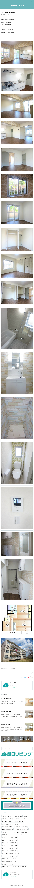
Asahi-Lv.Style (22, 866)
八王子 (11, 818)
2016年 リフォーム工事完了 (9, 850)
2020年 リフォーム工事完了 (9, 840)
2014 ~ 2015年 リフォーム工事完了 (11, 853)
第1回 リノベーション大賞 (9, 866)
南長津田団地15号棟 (6, 698)
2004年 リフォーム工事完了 (9, 856)
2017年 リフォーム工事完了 (9, 848)
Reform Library (17, 6)
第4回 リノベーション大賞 (9, 858)
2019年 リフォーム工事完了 (9, 842)
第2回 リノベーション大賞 (9, 864)
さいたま (13, 834)
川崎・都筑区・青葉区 (8, 826)
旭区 (25, 818)
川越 (20, 834)
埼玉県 (5, 834)
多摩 (26, 816)
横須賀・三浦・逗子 (7, 829)
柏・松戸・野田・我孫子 (21, 829)
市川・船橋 (15, 832)
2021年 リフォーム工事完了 (9, 837)
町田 (4, 818)
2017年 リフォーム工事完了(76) (10, 668)
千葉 (4, 816)
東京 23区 (18, 816)
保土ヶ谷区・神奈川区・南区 (16, 821)
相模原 (18, 818)
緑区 (4, 821)
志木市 (10, 816)
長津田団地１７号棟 (6, 711)
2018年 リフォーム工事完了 (9, 845)
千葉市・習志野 (25, 832)
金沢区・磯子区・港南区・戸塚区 (10, 824)
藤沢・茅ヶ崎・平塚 (21, 826)
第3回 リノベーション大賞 (9, 861)
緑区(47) (2, 668)
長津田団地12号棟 (5, 724)
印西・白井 (5, 832)
